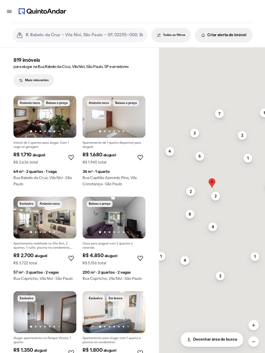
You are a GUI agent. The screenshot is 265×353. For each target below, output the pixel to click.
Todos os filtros (174, 35)
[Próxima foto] (67, 117)
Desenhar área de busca (215, 339)
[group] (44, 143)
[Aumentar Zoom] (253, 325)
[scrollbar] (212, 50)
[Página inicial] (42, 11)
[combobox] (84, 35)
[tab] (33, 80)
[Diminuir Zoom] (253, 341)
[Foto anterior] (23, 117)
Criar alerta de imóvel (226, 35)
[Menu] (9, 11)
